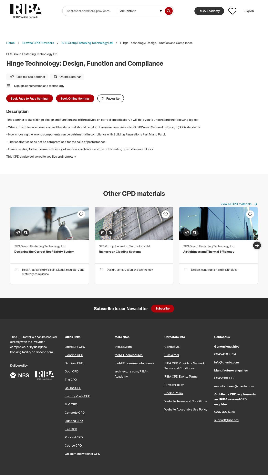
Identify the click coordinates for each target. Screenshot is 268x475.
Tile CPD (71, 379)
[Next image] (257, 245)
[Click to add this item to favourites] (81, 214)
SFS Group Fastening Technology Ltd (87, 43)
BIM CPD (71, 404)
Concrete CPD (75, 412)
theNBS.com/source (129, 355)
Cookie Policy (173, 393)
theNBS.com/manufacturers (134, 363)
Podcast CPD (74, 437)
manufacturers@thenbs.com (234, 386)
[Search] (169, 11)
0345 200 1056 (224, 378)
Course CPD (73, 445)
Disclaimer (171, 355)
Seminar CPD (74, 363)
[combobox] (141, 11)
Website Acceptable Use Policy (185, 409)
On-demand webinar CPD (82, 453)
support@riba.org (226, 420)
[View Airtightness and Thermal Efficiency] (218, 239)
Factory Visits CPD (77, 396)
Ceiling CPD (73, 388)
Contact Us (172, 346)
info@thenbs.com (226, 362)
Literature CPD (75, 346)
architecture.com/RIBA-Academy (131, 374)
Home (10, 43)
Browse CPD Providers (38, 43)
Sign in (249, 11)
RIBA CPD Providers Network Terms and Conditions (184, 365)
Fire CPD (71, 429)
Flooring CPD (74, 355)
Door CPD (71, 371)
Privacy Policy (174, 384)
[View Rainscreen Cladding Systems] (134, 239)
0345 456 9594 (225, 354)
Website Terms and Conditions (185, 401)
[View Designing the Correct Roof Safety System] (49, 239)
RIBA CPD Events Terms (181, 376)
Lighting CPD (74, 421)
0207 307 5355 (224, 412)
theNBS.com (123, 346)
